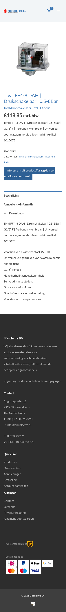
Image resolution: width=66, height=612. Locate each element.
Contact (9, 500)
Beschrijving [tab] (11, 195)
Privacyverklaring (15, 512)
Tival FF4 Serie (41, 108)
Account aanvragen (16, 485)
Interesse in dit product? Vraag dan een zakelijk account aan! (29, 173)
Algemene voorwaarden (19, 518)
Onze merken (12, 468)
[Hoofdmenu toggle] (58, 11)
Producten (10, 462)
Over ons (9, 506)
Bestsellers (10, 479)
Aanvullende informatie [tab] (18, 204)
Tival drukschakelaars (17, 108)
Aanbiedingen (12, 474)
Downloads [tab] (16, 213)
